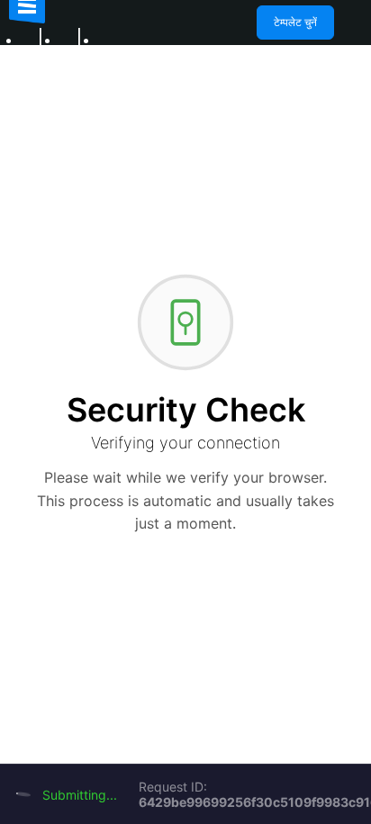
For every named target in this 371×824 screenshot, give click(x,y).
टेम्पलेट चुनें (295, 22)
